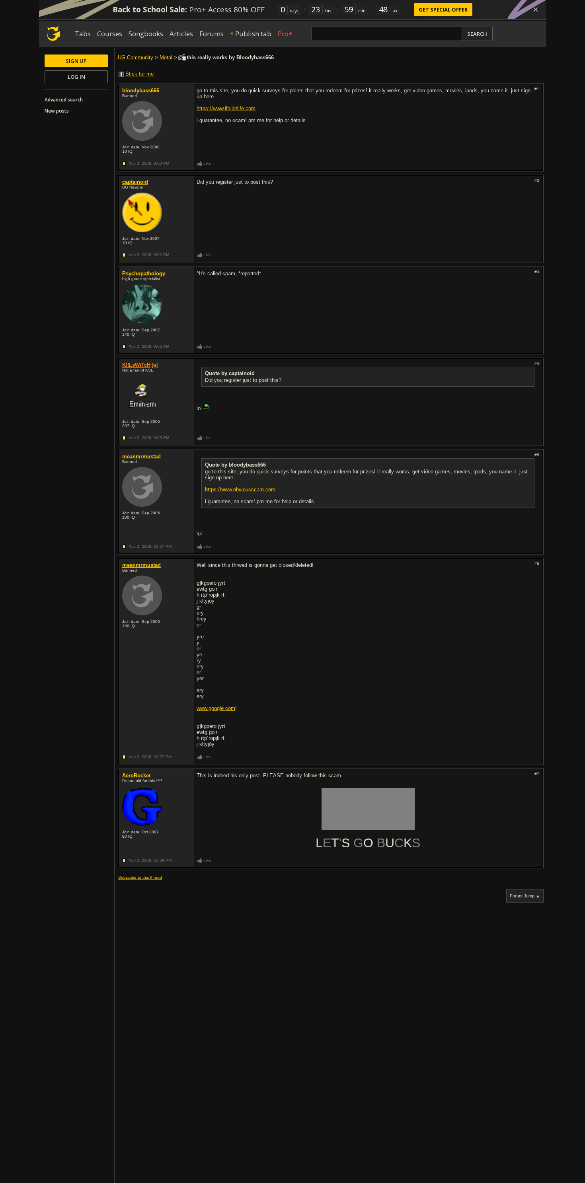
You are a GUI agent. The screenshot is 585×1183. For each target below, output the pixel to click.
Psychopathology (143, 273)
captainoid (135, 182)
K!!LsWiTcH (136, 365)
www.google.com (216, 708)
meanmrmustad (141, 456)
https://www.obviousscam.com (240, 489)
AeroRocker (136, 775)
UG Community (135, 57)
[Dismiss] (535, 9)
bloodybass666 (140, 90)
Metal (166, 57)
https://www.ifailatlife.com (226, 108)
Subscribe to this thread (140, 877)
